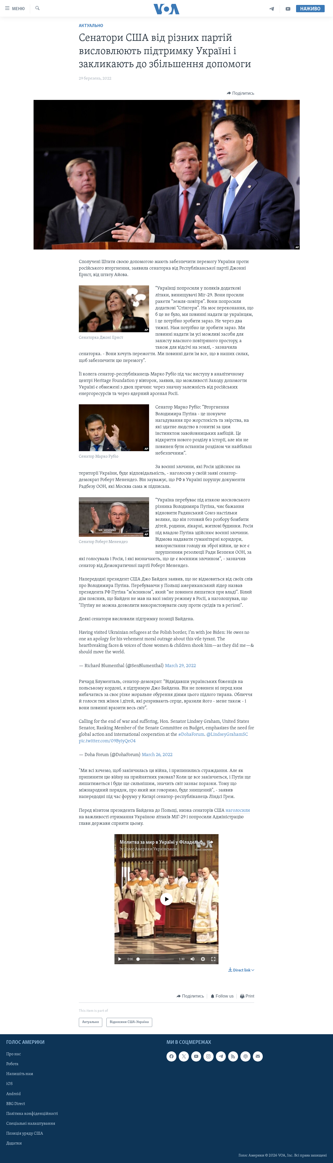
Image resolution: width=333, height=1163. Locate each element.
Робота (12, 1064)
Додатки (14, 1143)
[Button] (240, 93)
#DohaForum (191, 734)
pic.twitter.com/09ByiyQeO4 (107, 741)
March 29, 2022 (180, 666)
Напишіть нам (19, 1074)
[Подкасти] (245, 1056)
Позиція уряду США (24, 1134)
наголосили (238, 810)
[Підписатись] (258, 1056)
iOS (9, 1084)
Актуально (91, 26)
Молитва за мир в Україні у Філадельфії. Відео (170, 842)
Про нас (13, 1054)
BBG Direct (15, 1104)
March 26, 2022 (157, 755)
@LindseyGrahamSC (227, 734)
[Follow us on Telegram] (221, 1056)
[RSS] (233, 1056)
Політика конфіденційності (32, 1113)
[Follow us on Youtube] (196, 1056)
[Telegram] (272, 9)
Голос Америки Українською (150, 849)
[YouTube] (288, 9)
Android (13, 1094)
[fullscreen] (213, 959)
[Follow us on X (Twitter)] (184, 1056)
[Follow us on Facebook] (171, 1056)
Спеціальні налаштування (30, 1123)
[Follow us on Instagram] (208, 1056)
